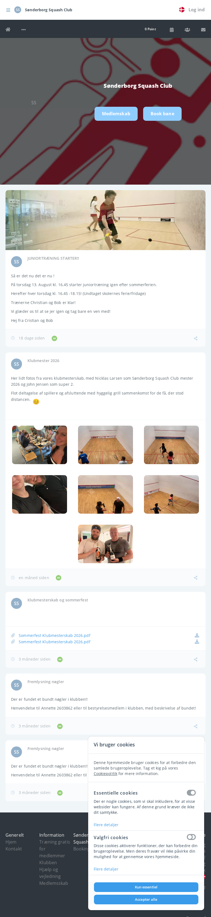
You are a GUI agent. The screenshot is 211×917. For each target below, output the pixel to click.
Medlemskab (116, 114)
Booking (81, 849)
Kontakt (13, 849)
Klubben (48, 862)
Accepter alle (146, 899)
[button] (8, 10)
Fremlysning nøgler (45, 681)
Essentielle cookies (116, 793)
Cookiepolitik (105, 773)
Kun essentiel (146, 887)
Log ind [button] (196, 10)
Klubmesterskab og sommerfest (57, 600)
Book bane (162, 114)
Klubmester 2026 (43, 360)
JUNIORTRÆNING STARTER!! (53, 258)
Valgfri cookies (111, 837)
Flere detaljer (106, 824)
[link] (183, 10)
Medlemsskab (53, 883)
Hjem (10, 842)
